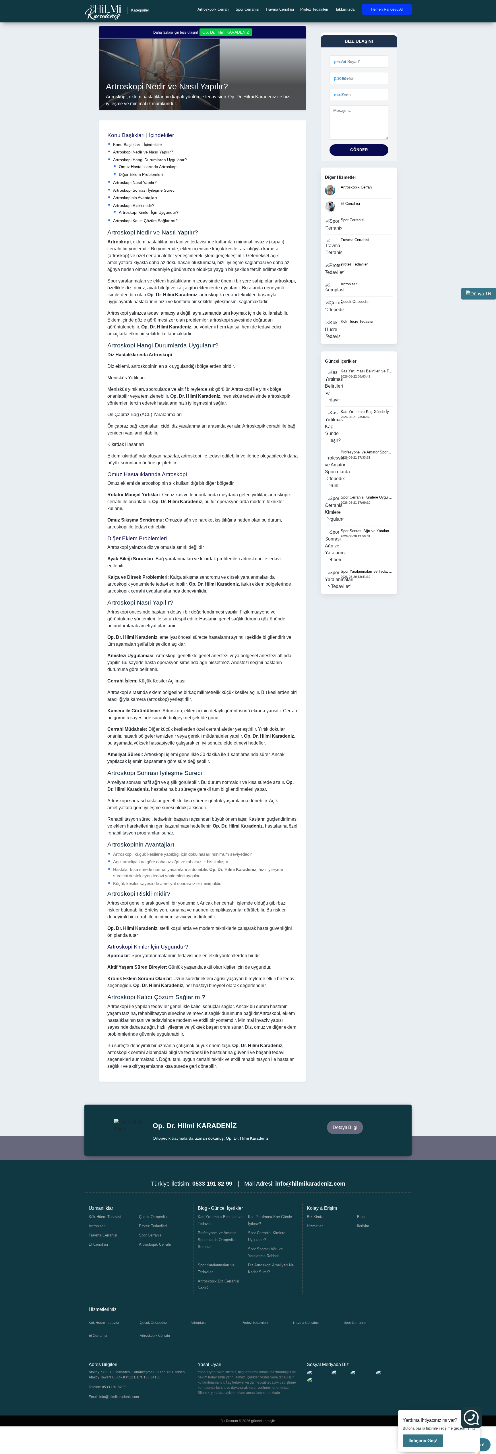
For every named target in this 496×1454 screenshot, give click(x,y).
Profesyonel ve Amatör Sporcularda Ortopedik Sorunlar (217, 1240)
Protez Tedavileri (314, 9)
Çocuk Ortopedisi (153, 1217)
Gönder (359, 150)
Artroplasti (97, 1226)
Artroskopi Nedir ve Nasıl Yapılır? (143, 152)
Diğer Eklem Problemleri (141, 174)
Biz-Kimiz (315, 1217)
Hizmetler (315, 1226)
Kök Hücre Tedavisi (105, 1217)
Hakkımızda (344, 9)
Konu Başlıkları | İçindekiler (137, 144)
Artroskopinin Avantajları (135, 197)
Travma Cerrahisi (280, 9)
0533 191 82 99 (114, 1387)
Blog (361, 1217)
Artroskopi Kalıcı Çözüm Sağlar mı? (145, 220)
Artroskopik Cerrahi (213, 9)
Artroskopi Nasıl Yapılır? (135, 182)
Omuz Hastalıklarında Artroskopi (148, 166)
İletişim (363, 1226)
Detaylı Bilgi (345, 1127)
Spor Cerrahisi (247, 9)
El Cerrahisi (98, 1244)
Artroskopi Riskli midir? (133, 205)
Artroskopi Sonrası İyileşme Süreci (144, 190)
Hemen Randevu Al (387, 9)
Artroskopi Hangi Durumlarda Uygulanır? (150, 159)
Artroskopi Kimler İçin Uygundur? (149, 212)
